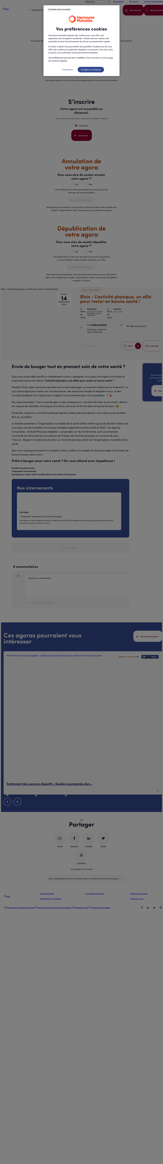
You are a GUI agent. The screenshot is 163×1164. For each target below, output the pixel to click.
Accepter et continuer (91, 69)
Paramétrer (67, 69)
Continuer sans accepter (59, 9)
